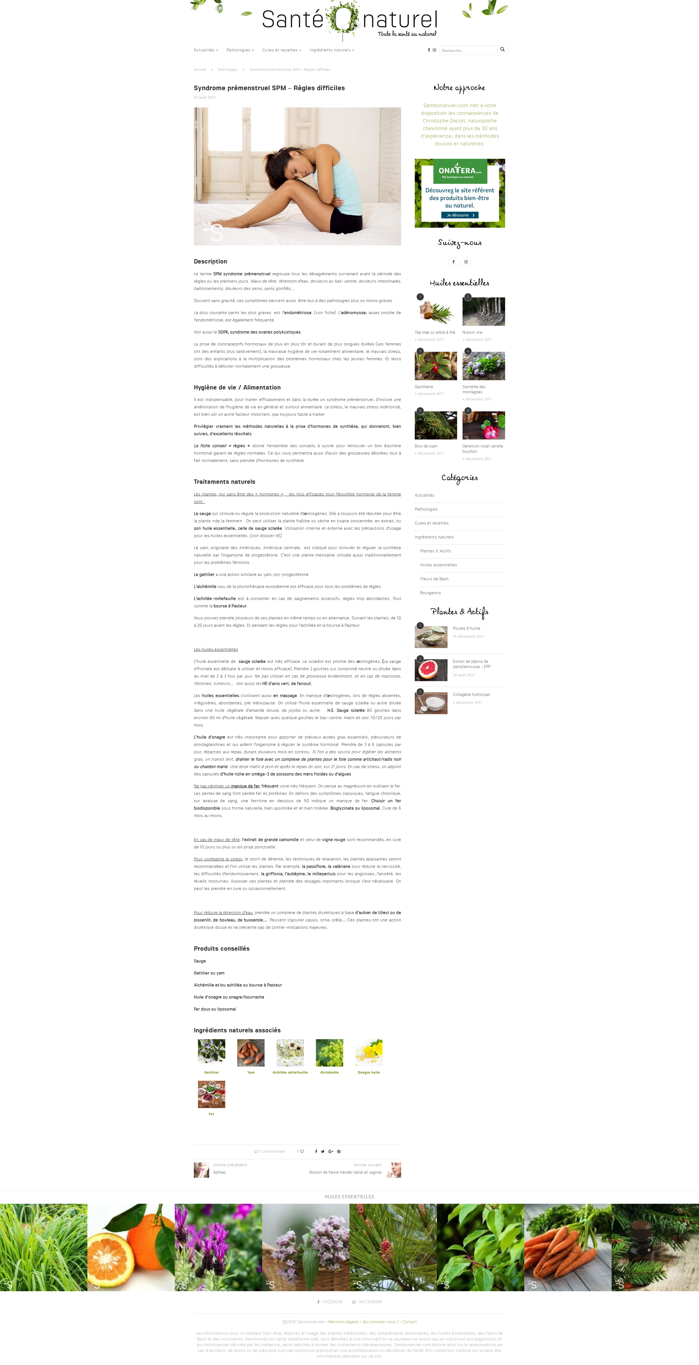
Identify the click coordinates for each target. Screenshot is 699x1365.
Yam (250, 1072)
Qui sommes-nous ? (380, 1322)
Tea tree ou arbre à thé (435, 333)
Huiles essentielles (438, 565)
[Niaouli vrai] (484, 311)
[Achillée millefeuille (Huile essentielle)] (290, 1043)
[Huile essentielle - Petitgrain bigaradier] (131, 1247)
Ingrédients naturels (330, 50)
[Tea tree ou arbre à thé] (436, 311)
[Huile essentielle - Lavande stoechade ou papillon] (218, 1247)
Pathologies (238, 50)
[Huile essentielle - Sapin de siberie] (655, 1247)
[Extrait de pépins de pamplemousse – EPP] (431, 670)
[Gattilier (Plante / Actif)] (211, 1043)
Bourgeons (430, 593)
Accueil (200, 70)
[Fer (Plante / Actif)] (211, 1084)
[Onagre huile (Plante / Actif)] (369, 1043)
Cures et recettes (280, 50)
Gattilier (211, 1072)
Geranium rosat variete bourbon (483, 449)
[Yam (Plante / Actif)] (251, 1043)
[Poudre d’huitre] (431, 637)
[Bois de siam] (436, 425)
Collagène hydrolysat (471, 695)
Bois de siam (426, 446)
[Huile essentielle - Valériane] (306, 1247)
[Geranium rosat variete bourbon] (484, 425)
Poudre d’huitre (466, 629)
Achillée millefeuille (290, 1072)
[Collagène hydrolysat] (431, 703)
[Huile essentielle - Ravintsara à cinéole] (480, 1247)
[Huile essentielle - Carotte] (568, 1247)
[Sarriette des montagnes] (484, 366)
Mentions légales (343, 1322)
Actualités (204, 50)
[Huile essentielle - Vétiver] (43, 1247)
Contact (410, 1322)
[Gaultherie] (436, 366)
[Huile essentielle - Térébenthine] (393, 1247)
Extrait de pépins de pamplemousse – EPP (471, 664)
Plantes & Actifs (435, 551)
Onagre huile (369, 1072)
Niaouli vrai (473, 333)
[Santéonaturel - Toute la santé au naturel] (349, 21)
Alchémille (329, 1072)
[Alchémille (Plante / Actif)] (329, 1043)
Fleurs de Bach (434, 579)
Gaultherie (424, 387)
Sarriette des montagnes (474, 389)
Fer (211, 1114)
